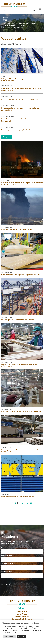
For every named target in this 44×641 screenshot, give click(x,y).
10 (28, 503)
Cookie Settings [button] (9, 636)
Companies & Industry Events (22, 619)
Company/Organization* (8, 563)
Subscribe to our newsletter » (13, 27)
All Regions (16, 44)
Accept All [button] (21, 636)
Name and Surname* (7, 555)
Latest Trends (22, 614)
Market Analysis (22, 611)
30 (35, 503)
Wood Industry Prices (22, 616)
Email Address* (5, 548)
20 (31, 503)
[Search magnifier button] (33, 10)
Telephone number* (6, 571)
